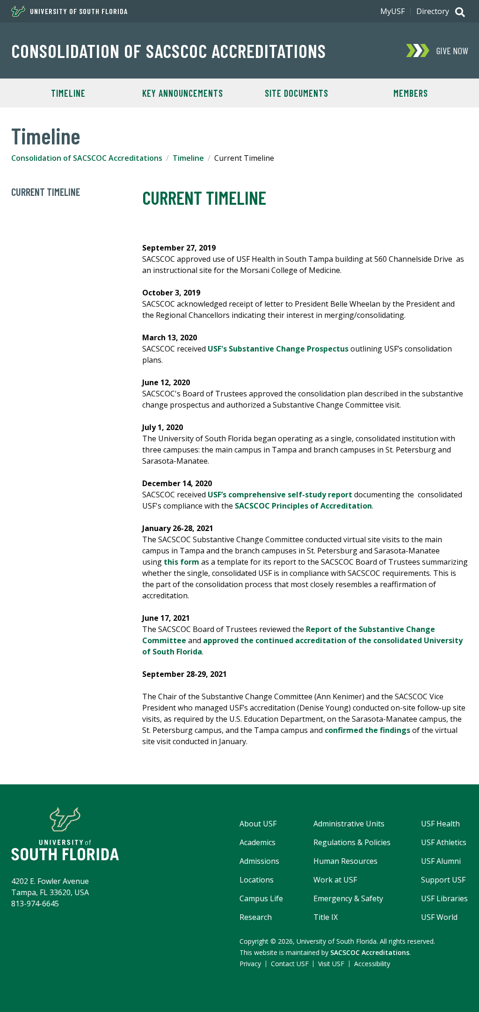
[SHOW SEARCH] (460, 13)
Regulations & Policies (352, 842)
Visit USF (331, 963)
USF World (439, 917)
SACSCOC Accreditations (369, 952)
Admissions (259, 861)
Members (410, 93)
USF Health (440, 823)
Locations (257, 880)
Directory (432, 11)
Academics (258, 842)
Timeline (68, 93)
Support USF (443, 880)
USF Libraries (444, 898)
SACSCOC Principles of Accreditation (303, 506)
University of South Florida (79, 11)
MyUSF (392, 11)
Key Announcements (182, 93)
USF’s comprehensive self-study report (280, 494)
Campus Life (261, 898)
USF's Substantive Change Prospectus (278, 349)
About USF (258, 823)
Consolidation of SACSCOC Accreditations (168, 50)
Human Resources (345, 861)
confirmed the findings (367, 730)
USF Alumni (441, 861)
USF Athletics (443, 842)
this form (181, 562)
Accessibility (372, 963)
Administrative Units (349, 823)
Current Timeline (45, 191)
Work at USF (335, 880)
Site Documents (296, 93)
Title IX (325, 917)
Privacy (250, 963)
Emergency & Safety (348, 898)
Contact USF (290, 963)
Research (256, 917)
